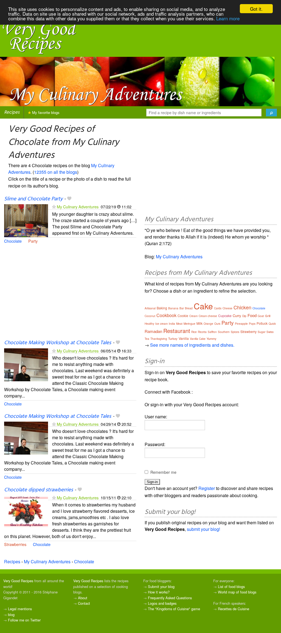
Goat (261, 316)
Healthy (149, 324)
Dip (244, 316)
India (172, 324)
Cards (217, 308)
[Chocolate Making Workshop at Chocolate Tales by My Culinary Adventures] (26, 364)
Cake (203, 306)
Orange (208, 324)
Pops (252, 324)
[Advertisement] (70, 294)
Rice (194, 332)
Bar (181, 308)
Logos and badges (162, 603)
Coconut (150, 316)
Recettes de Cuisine (233, 608)
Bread (189, 308)
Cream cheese (208, 316)
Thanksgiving (158, 339)
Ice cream (161, 324)
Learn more (228, 18)
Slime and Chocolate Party (33, 199)
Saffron (212, 332)
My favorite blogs (45, 112)
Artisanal (150, 308)
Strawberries (15, 544)
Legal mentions (20, 608)
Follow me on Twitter (24, 620)
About (82, 597)
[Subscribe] (54, 206)
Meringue (189, 324)
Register (206, 488)
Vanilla (184, 338)
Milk (199, 323)
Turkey (173, 338)
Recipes (11, 112)
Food (252, 315)
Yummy (212, 338)
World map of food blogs (237, 592)
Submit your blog (161, 586)
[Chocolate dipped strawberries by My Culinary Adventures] (26, 511)
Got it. (256, 8)
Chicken (242, 307)
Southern (224, 332)
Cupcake (225, 315)
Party (33, 241)
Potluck (262, 323)
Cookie (183, 315)
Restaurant (176, 331)
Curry (237, 315)
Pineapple (241, 324)
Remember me (163, 472)
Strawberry (248, 331)
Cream (193, 316)
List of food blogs (231, 586)
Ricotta (202, 332)
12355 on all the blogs (55, 172)
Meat (179, 324)
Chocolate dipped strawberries (38, 490)
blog (11, 614)
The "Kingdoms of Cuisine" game (174, 608)
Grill (267, 315)
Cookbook (166, 315)
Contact (84, 603)
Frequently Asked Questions (170, 597)
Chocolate (13, 241)
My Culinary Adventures (78, 206)
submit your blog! (203, 529)
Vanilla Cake (198, 339)
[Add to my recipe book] (69, 199)
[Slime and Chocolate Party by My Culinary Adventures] (26, 220)
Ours (217, 324)
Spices (235, 332)
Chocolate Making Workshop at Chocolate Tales (57, 343)
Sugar (261, 332)
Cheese (227, 308)
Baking (162, 308)
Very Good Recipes (18, 580)
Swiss (270, 332)
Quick (272, 324)
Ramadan (153, 331)
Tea (147, 339)
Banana (173, 308)
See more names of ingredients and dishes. (192, 345)
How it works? (159, 592)
